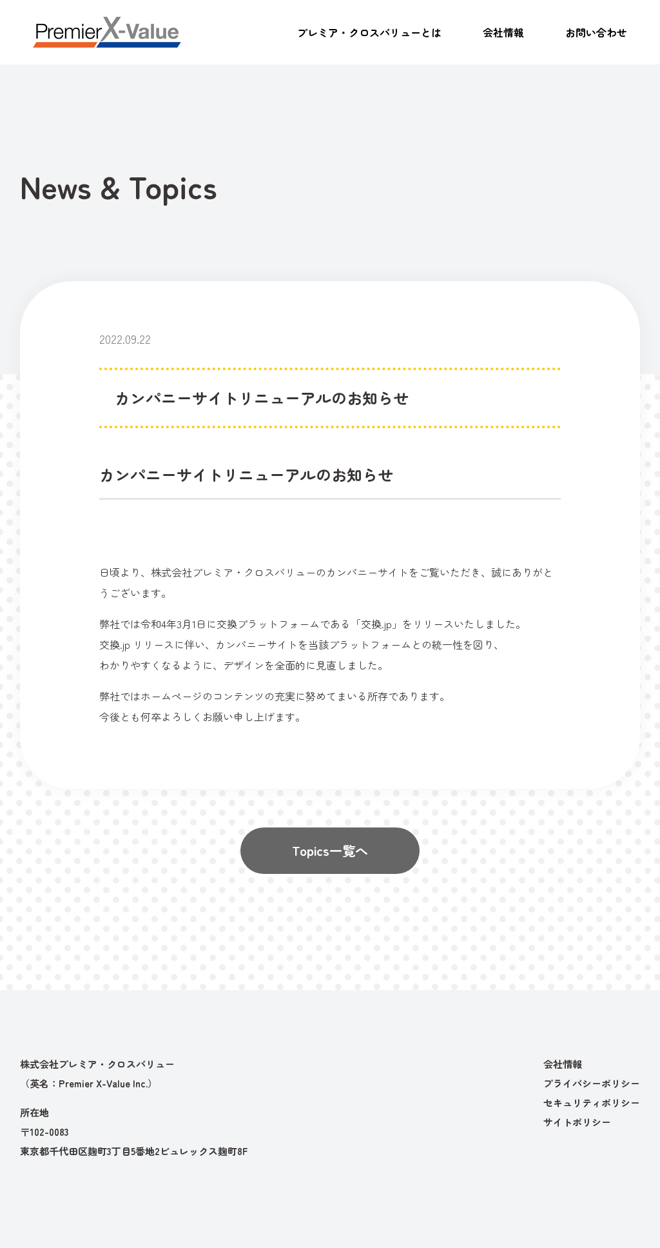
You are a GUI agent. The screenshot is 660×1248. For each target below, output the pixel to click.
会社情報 (503, 32)
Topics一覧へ (330, 850)
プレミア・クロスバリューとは (369, 32)
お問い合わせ (596, 32)
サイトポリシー (577, 1122)
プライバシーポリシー (591, 1083)
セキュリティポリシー (591, 1102)
